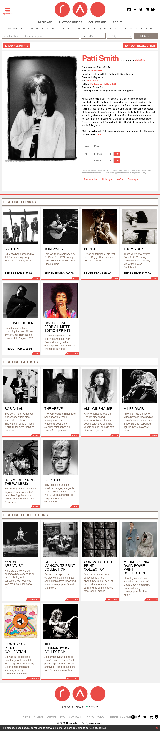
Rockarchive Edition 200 (103, 84)
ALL (151, 28)
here (99, 134)
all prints (17, 46)
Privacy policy (95, 716)
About (117, 22)
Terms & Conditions (124, 716)
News (26, 716)
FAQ (62, 716)
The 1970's (92, 80)
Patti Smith (96, 70)
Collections (97, 22)
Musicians (45, 22)
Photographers (70, 22)
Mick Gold (140, 60)
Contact (75, 716)
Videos (39, 716)
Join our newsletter (140, 46)
